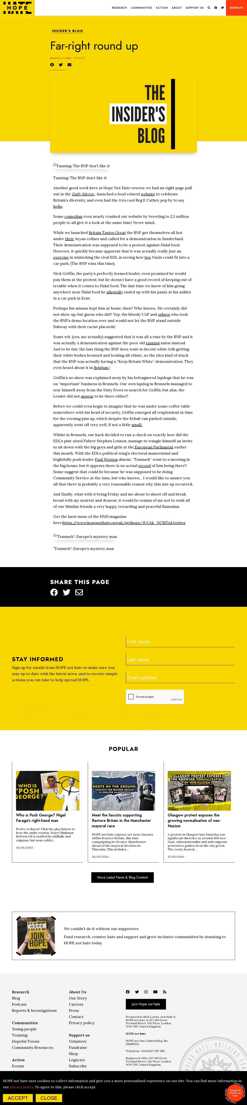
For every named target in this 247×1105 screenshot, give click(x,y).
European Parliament (153, 447)
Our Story (78, 998)
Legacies (77, 1059)
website (148, 194)
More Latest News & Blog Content (122, 877)
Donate (236, 8)
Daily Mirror (83, 194)
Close (49, 1098)
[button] (119, 8)
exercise (61, 257)
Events (18, 1066)
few (148, 257)
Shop (73, 1053)
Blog (16, 998)
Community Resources (32, 1047)
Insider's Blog (67, 31)
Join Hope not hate (146, 1004)
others (164, 314)
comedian (73, 216)
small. (137, 424)
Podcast (19, 1004)
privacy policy (21, 1087)
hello (57, 206)
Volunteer (78, 1041)
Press (74, 1010)
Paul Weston (106, 459)
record (144, 465)
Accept (18, 1098)
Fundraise (78, 1047)
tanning (153, 342)
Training (19, 1035)
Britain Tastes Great (107, 232)
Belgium (101, 367)
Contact (76, 1016)
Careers (76, 1004)
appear (87, 396)
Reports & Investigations (34, 1010)
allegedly (115, 292)
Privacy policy (82, 1022)
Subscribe (78, 1066)
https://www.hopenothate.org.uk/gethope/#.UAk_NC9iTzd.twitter (124, 522)
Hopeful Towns (25, 1041)
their (69, 238)
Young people (24, 1028)
